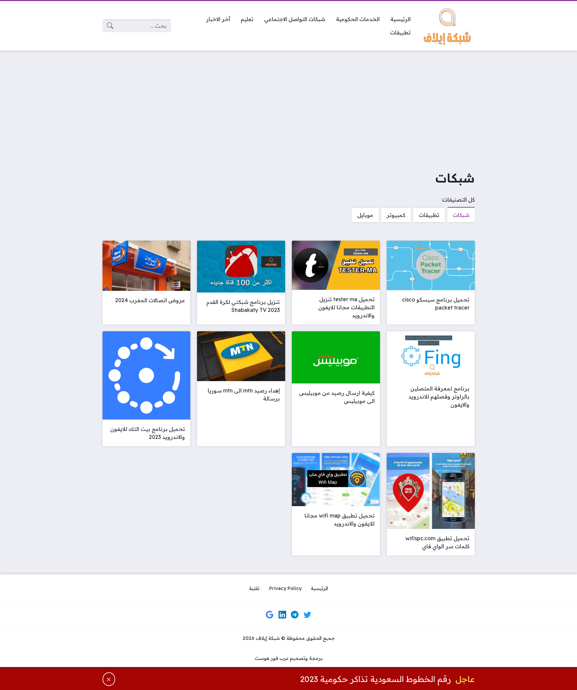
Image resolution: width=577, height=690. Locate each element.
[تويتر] (307, 614)
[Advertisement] (288, 105)
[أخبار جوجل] (269, 614)
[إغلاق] (109, 679)
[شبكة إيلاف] (448, 25)
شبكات (461, 215)
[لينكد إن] (282, 614)
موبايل (365, 215)
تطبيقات (429, 215)
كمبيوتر (396, 215)
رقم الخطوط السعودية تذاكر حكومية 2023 (375, 679)
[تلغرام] (295, 614)
